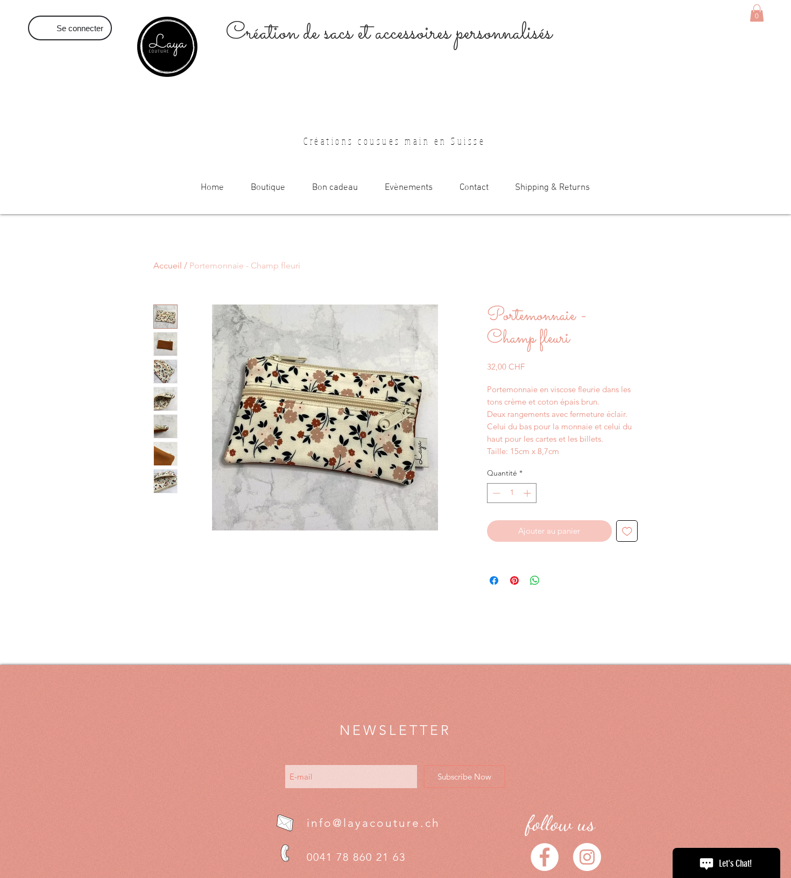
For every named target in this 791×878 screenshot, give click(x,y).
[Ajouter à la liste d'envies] (627, 531)
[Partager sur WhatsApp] (534, 580)
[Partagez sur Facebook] (494, 580)
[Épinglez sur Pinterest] (514, 580)
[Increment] (528, 493)
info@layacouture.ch (373, 823)
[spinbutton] (511, 493)
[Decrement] (495, 493)
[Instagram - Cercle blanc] (587, 857)
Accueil (167, 265)
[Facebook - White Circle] (545, 857)
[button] (757, 13)
